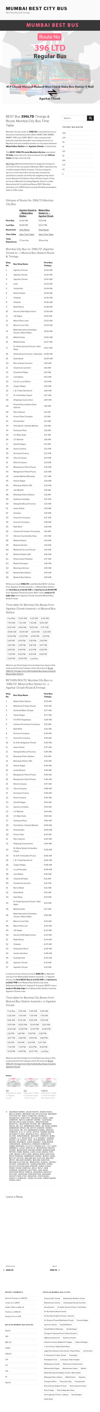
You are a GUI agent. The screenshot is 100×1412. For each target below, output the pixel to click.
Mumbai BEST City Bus (36, 8)
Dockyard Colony (28, 1124)
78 (63, 142)
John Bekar (14, 1144)
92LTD (7, 1331)
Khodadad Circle (50, 1360)
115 (63, 151)
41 (63, 147)
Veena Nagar (49, 1178)
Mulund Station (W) (19, 1162)
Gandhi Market (66, 1325)
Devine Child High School (22, 1122)
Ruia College (49, 1390)
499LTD (17, 1312)
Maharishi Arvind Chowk (29, 1150)
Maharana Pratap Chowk (73, 1364)
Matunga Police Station (53, 1377)
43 (63, 169)
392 (25, 1091)
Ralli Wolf (37, 1168)
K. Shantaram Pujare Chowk (55, 1355)
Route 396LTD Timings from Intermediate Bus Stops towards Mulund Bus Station (31, 671)
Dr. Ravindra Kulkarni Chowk (55, 1311)
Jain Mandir (39, 1140)
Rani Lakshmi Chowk (78, 1386)
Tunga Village (35, 1178)
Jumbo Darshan (17, 1146)
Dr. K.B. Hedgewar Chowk (32, 1130)
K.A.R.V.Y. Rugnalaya (36, 1146)
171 (6, 1365)
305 (19, 1316)
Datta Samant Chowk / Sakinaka (35, 1120)
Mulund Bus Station (35, 1158)
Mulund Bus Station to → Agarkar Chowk (46, 213)
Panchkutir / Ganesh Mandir (31, 1164)
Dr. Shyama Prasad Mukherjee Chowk (59, 1320)
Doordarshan (49, 1307)
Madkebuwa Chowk (52, 1364)
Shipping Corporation (30, 1174)
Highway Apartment (52, 1338)
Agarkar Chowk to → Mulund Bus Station (28, 213)
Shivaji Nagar (76, 1395)
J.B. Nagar (22, 1140)
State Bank (43, 1176)
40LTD (8, 1383)
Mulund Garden (24, 1160)
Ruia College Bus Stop (65, 1390)
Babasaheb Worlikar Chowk (74, 1298)
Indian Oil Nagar (81, 1342)
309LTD (24, 1298)
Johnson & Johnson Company (35, 1144)
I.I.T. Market (40, 1138)
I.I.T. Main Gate (25, 1138)
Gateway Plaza (17, 1134)
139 (63, 138)
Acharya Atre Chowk (52, 1298)
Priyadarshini (80, 1381)
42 (63, 156)
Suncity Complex (18, 1178)
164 (63, 160)
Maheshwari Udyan (70, 1368)
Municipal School (39, 1162)
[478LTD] (48, 1082)
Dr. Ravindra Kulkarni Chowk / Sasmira (59, 1316)
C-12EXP (16, 1303)
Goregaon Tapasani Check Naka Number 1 (60, 1333)
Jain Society (87, 1351)
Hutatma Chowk (69, 1338)
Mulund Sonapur (41, 1160)
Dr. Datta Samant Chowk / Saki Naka (71, 1307)
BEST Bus (10, 164)
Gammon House (50, 1325)
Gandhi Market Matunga (53, 1329)
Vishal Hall (15, 1180)
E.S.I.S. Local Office (29, 1132)
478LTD (44, 1091)
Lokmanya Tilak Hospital (69, 1360)
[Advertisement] (78, 197)
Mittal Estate (16, 1158)
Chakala (42, 1116)
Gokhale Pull (33, 1134)
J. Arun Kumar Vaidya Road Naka (57, 1346)
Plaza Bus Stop (66, 1381)
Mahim (83, 1368)
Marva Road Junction (43, 1154)
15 (6, 1377)
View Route (24, 230)
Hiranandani (23, 1136)
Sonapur (32, 1176)
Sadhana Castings (27, 1170)
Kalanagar (73, 1355)
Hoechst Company (40, 1136)
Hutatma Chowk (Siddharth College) (58, 1342)
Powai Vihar (45, 1166)
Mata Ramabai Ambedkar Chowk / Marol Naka (32, 1156)
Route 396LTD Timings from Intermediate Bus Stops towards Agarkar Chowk (31, 1064)
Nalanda (82, 1377)
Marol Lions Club (32, 1152)
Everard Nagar (82, 1320)
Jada (30, 1140)
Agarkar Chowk (17, 1112)
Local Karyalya (28, 1148)
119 (6, 1359)
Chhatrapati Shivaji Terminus (74, 1303)
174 (63, 165)
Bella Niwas (15, 1114)
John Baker (47, 1142)
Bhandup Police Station (35, 1114)
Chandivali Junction (19, 1118)
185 (7, 1091)
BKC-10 (21, 1307)
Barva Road (46, 1112)
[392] (31, 1082)
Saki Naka (43, 1170)
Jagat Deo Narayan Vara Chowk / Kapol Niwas (62, 1351)
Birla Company (29, 1116)
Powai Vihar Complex (20, 1168)
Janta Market (34, 1142)
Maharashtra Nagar (52, 1368)
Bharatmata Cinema (52, 1303)
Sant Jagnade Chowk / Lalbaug (56, 1395)
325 (6, 1336)
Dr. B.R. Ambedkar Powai (28, 1126)
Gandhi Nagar (47, 1132)
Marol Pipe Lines (23, 1154)
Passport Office (50, 1381)
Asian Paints (32, 1112)
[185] (13, 1082)
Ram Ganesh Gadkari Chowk (55, 1386)
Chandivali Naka (39, 1118)
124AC (7, 1348)
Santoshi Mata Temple (20, 1172)
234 (63, 133)
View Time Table (26, 234)
